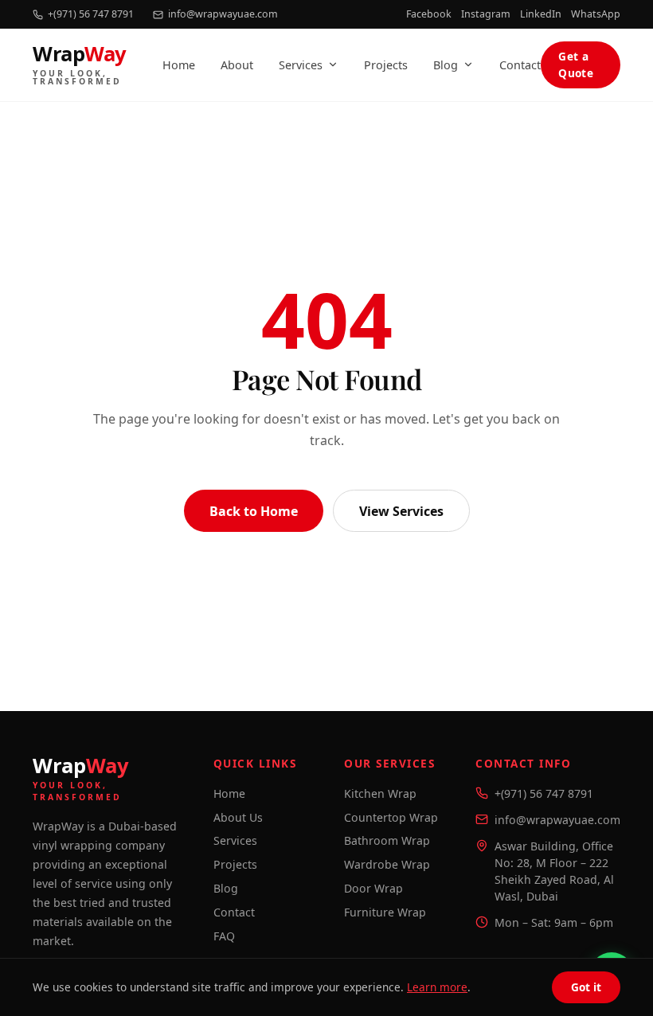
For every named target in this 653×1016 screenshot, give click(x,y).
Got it (586, 987)
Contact (520, 64)
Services (301, 64)
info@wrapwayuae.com (223, 14)
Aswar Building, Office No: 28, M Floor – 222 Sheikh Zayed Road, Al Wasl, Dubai (554, 871)
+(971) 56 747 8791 (91, 14)
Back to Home (253, 510)
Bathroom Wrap (387, 840)
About (237, 64)
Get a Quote (575, 64)
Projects (386, 64)
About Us (238, 817)
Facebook (429, 14)
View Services (401, 510)
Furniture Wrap (385, 912)
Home (178, 64)
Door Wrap (373, 888)
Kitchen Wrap (380, 793)
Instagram (485, 14)
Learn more (437, 987)
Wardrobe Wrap (387, 864)
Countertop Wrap (391, 817)
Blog (445, 64)
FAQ (224, 936)
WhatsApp (595, 14)
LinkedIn (540, 14)
